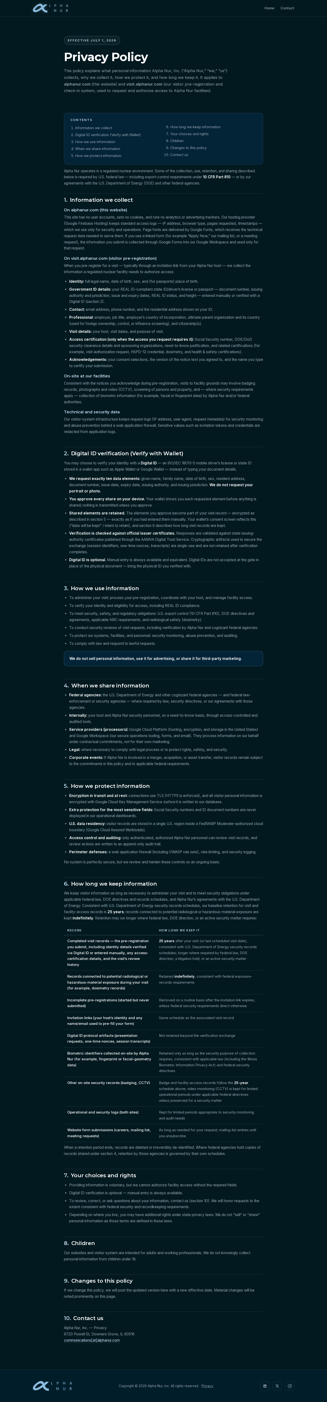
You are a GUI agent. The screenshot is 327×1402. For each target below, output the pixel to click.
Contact (287, 8)
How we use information (95, 141)
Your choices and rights (189, 134)
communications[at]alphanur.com (92, 1340)
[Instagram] (289, 1385)
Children (177, 140)
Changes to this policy (188, 147)
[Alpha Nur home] (50, 8)
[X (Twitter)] (277, 1385)
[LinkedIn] (264, 1385)
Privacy (207, 1386)
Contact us (179, 154)
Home (269, 8)
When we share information (97, 148)
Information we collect (93, 128)
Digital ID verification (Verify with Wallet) (108, 135)
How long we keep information (195, 127)
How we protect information (98, 155)
